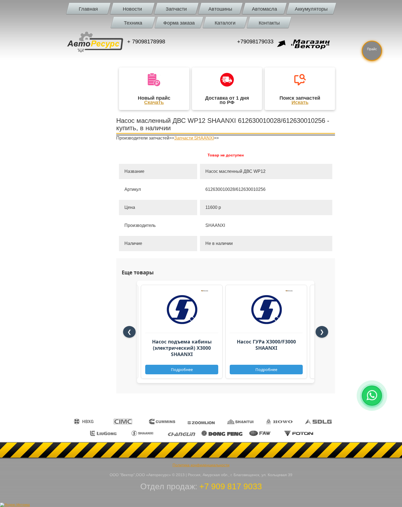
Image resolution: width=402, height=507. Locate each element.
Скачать (154, 102)
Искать (300, 102)
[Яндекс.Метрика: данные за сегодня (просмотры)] (15, 505)
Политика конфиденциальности (201, 465)
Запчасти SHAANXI (194, 138)
